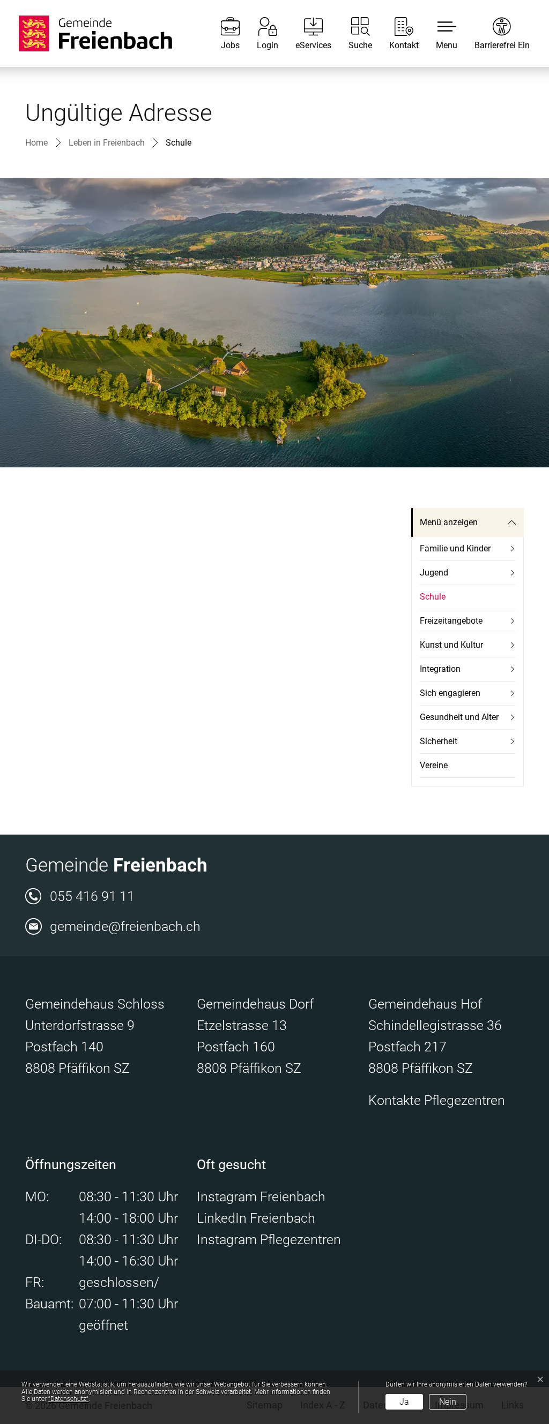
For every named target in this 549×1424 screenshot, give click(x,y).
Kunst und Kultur (451, 645)
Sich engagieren (450, 693)
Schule (445, 600)
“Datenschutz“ (68, 1399)
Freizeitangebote (451, 621)
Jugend (434, 572)
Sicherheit (438, 741)
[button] (438, 33)
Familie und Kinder (455, 548)
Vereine (434, 765)
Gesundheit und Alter (459, 717)
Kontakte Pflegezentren (436, 1100)
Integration (440, 669)
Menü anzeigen (449, 522)
